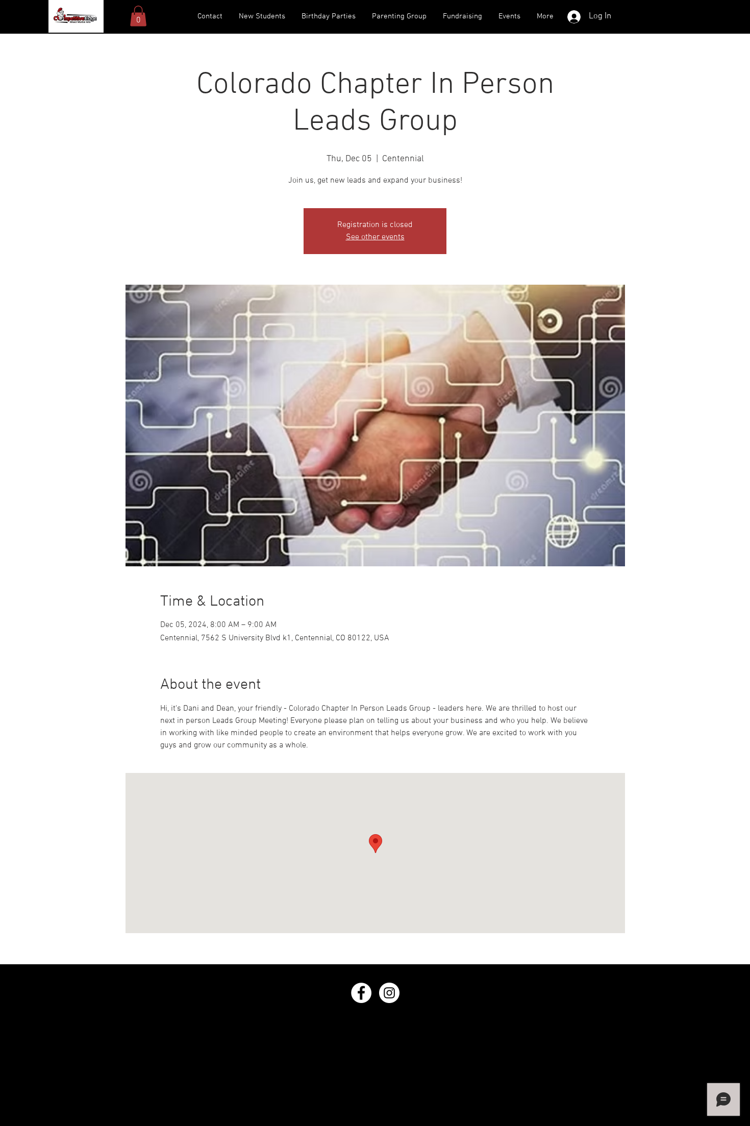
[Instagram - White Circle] (389, 993)
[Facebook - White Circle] (361, 993)
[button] (138, 16)
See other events (375, 237)
